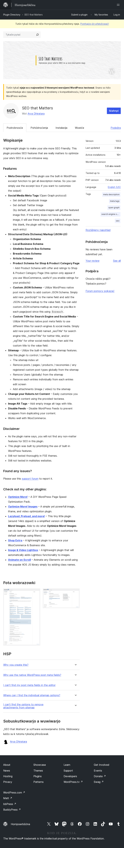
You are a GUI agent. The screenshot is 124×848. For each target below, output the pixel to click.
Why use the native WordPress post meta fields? (32, 675)
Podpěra (116, 127)
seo (117, 221)
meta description (111, 194)
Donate (100, 776)
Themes (38, 770)
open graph (113, 207)
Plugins (37, 776)
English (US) (114, 187)
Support (68, 770)
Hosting (7, 776)
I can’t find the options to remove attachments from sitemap (23, 706)
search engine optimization (110, 214)
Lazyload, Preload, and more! (26, 516)
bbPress (9, 804)
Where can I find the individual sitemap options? (31, 695)
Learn (67, 764)
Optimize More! (18, 496)
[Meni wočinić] (119, 5)
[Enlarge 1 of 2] (35, 592)
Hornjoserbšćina (20, 824)
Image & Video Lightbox (23, 550)
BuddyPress (12, 809)
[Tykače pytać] (37, 34)
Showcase (39, 764)
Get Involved (101, 764)
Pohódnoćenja (39, 127)
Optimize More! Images (22, 506)
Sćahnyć (114, 110)
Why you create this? (15, 664)
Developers (70, 776)
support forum (30, 478)
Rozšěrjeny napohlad (98, 230)
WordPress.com (14, 792)
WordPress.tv (73, 781)
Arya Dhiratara (36, 113)
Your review (92, 260)
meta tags (114, 201)
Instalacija (61, 127)
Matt (7, 798)
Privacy (7, 781)
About (6, 764)
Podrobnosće (15, 127)
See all (117, 260)
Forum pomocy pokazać (100, 291)
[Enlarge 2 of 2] (75, 592)
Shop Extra (15, 540)
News (6, 770)
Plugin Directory (11, 14)
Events (98, 770)
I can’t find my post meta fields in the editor (29, 685)
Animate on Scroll (19, 559)
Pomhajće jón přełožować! (94, 23)
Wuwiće (79, 127)
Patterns (38, 781)
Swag (99, 781)
